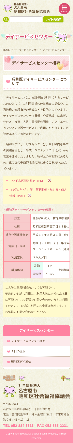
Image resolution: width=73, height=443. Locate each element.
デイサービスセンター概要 (28, 341)
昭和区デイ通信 (21, 361)
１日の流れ (18, 351)
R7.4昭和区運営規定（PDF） (28, 180)
